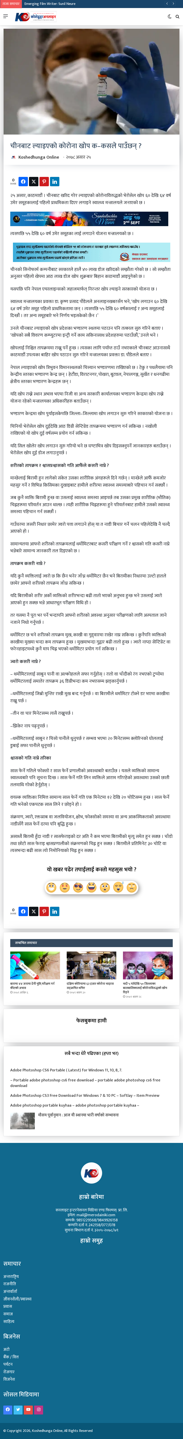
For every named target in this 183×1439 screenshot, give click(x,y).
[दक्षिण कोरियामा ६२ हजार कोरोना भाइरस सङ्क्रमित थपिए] (91, 966)
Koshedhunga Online (39, 157)
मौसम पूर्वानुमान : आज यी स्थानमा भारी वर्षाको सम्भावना (78, 1115)
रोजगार (9, 1372)
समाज (8, 1314)
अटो (6, 1349)
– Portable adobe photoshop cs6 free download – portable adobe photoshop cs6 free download (85, 1083)
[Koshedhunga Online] (35, 16)
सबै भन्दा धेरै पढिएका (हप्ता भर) (91, 1053)
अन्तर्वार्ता (10, 1291)
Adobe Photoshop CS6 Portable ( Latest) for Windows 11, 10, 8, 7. (66, 1070)
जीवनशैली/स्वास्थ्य (17, 1299)
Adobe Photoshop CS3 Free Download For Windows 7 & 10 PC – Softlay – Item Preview (84, 1095)
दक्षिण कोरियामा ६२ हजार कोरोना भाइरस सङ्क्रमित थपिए (90, 986)
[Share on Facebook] (23, 181)
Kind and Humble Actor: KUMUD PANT (52, 4)
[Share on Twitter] (33, 181)
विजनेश (9, 1379)
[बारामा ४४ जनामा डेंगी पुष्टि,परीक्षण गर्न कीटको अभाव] (35, 966)
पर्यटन (7, 1364)
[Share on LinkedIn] (54, 181)
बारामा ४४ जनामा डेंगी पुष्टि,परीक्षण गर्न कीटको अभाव (32, 986)
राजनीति (9, 1284)
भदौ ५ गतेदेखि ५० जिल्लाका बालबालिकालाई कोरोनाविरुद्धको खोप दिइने (145, 988)
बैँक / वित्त (11, 1357)
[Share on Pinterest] (44, 181)
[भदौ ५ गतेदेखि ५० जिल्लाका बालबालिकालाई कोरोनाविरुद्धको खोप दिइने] (148, 966)
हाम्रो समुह (91, 1241)
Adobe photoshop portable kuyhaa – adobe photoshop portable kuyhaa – (74, 1105)
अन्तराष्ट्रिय (11, 1276)
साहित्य (8, 1321)
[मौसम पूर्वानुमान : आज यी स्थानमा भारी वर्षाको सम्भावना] (22, 1121)
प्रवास (7, 1306)
